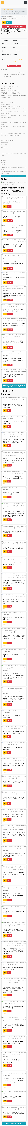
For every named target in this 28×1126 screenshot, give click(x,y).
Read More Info (14, 176)
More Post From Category (14, 1123)
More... (4, 412)
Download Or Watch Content (14, 26)
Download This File (14, 66)
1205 (9, 22)
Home (3, 9)
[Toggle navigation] (25, 2)
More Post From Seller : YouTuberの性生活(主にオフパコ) (15, 386)
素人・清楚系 (10, 9)
